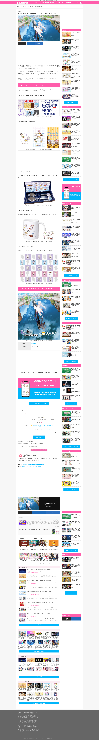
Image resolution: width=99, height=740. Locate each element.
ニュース (39, 464)
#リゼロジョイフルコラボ (47, 425)
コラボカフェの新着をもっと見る (39, 703)
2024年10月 (25, 464)
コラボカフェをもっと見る (71, 102)
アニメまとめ (57, 3)
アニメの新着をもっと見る (39, 651)
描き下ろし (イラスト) (33, 466)
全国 (27, 466)
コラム (62, 3)
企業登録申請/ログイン (69, 3)
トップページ (36, 3)
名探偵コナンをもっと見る (71, 361)
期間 (43, 464)
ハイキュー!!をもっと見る (71, 318)
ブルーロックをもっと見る (71, 550)
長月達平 (40, 466)
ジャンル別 (42, 3)
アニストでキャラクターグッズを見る (38, 403)
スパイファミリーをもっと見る (71, 489)
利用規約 (48, 738)
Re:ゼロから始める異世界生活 (32, 464)
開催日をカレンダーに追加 (38, 449)
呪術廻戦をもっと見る (71, 403)
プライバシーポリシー (41, 738)
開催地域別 (47, 3)
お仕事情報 (52, 3)
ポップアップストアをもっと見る (71, 179)
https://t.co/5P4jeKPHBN (37, 425)
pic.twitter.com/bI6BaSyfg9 (39, 426)
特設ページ (33, 343)
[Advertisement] (27, 54)
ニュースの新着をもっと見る (39, 624)
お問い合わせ (29, 726)
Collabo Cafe (22, 3)
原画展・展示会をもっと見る (71, 275)
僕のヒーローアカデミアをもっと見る (71, 446)
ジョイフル (23, 466)
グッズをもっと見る (39, 676)
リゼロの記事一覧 (39, 437)
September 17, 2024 (47, 429)
